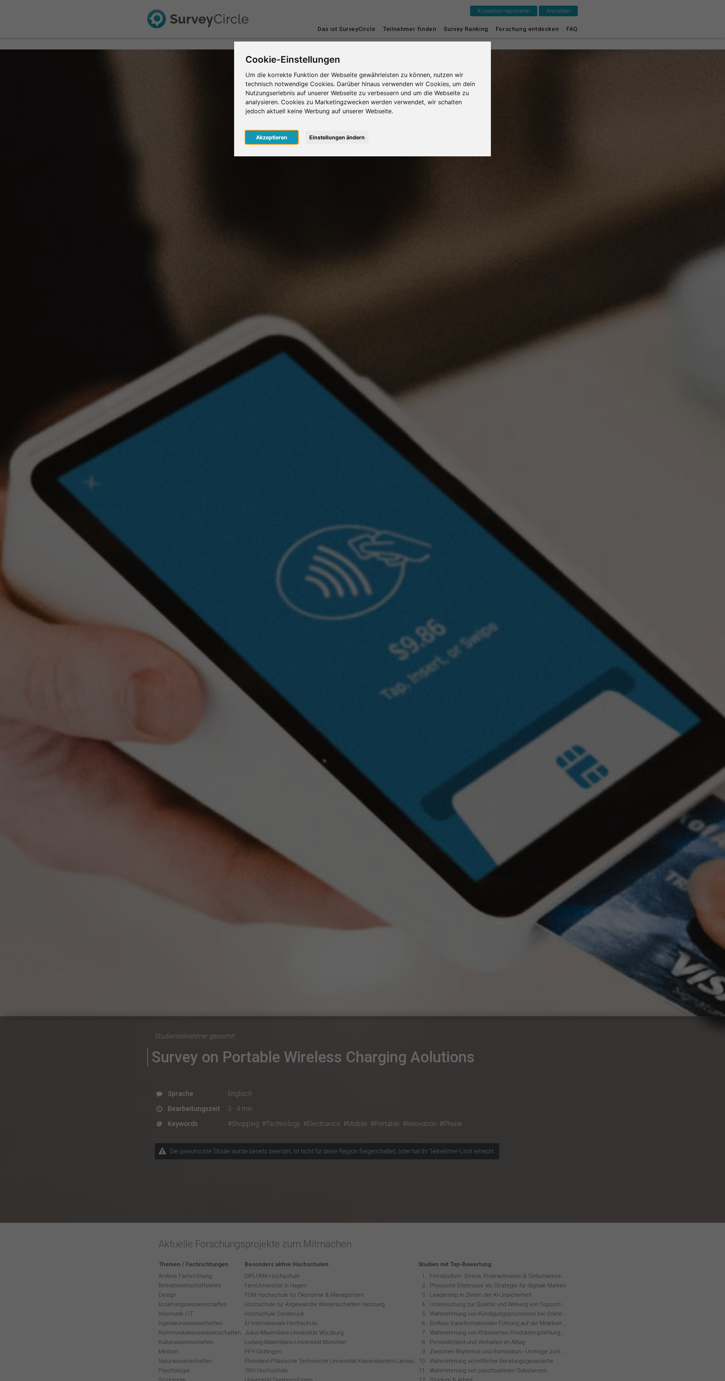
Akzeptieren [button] (271, 137)
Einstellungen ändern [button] (337, 137)
